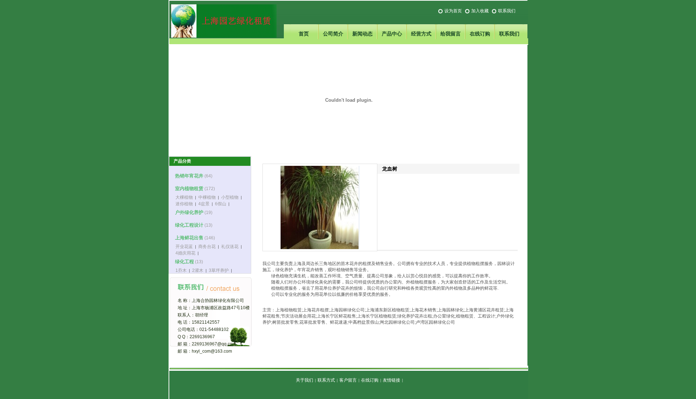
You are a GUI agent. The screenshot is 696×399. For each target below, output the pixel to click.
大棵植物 (184, 197)
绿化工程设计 (189, 225)
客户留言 (348, 380)
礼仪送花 (230, 246)
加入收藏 (480, 10)
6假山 (220, 203)
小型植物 (230, 197)
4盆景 (204, 203)
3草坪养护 (219, 270)
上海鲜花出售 (189, 237)
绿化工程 (184, 261)
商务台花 (207, 246)
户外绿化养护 (189, 212)
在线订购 (480, 34)
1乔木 (181, 270)
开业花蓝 (184, 246)
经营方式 (421, 34)
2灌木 (197, 270)
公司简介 (333, 34)
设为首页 (453, 10)
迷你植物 (184, 203)
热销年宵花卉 (189, 175)
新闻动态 (362, 34)
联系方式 (326, 380)
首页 (304, 34)
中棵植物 (207, 197)
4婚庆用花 (185, 253)
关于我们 (304, 380)
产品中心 (392, 34)
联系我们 (506, 10)
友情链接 (391, 380)
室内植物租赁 (189, 188)
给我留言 (450, 34)
